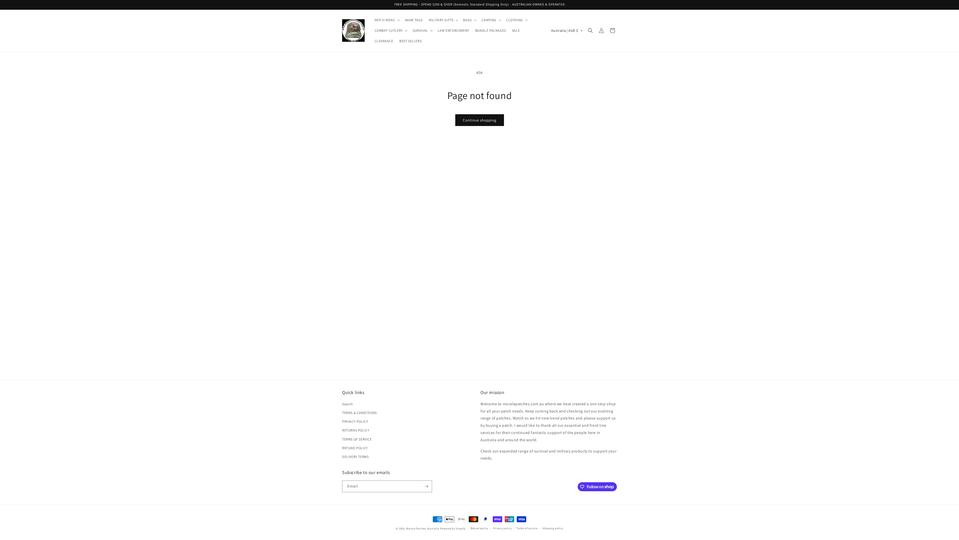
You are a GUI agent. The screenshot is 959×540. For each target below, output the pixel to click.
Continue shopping (479, 120)
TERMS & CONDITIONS (359, 412)
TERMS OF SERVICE (357, 439)
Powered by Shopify (453, 528)
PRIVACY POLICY (355, 421)
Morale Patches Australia (422, 528)
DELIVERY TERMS (355, 456)
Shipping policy (552, 528)
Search (347, 404)
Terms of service (526, 528)
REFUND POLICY (355, 448)
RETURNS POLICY (355, 430)
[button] (387, 20)
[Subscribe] (426, 486)
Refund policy (479, 528)
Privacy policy (502, 528)
